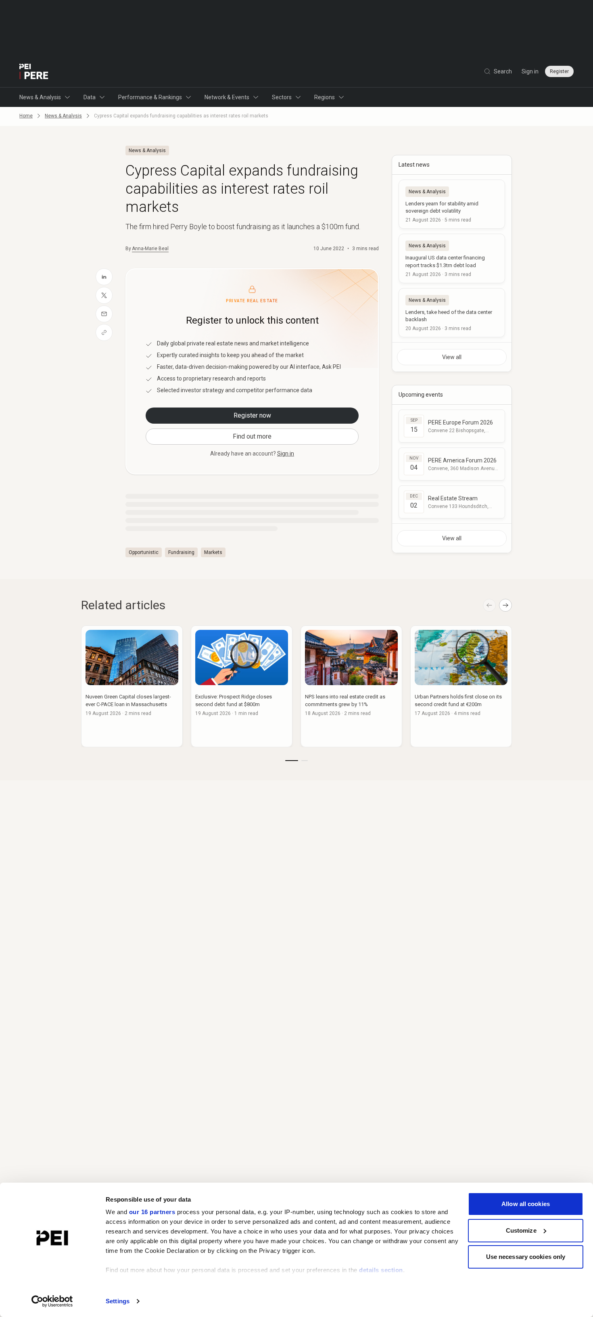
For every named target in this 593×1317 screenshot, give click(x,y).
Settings (117, 1301)
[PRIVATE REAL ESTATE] (33, 71)
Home (26, 116)
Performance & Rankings (150, 97)
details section (381, 1270)
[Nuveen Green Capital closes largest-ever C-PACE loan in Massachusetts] (131, 686)
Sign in (530, 71)
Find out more (252, 436)
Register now (252, 415)
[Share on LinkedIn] (104, 276)
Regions (324, 97)
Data (90, 97)
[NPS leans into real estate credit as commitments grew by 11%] (351, 686)
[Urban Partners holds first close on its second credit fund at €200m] (461, 686)
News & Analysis (40, 97)
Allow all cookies (525, 1203)
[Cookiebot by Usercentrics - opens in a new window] (52, 1301)
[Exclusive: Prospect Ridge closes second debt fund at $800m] (241, 686)
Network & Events (227, 97)
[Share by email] (104, 313)
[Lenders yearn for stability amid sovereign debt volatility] (452, 204)
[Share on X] (104, 295)
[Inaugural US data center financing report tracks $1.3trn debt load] (452, 258)
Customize (521, 1230)
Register (559, 71)
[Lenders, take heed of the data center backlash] (452, 312)
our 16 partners (152, 1211)
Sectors (282, 97)
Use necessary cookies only (526, 1256)
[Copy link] (104, 332)
